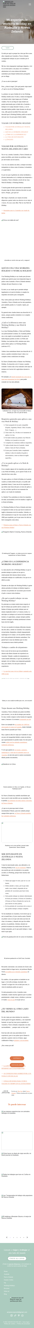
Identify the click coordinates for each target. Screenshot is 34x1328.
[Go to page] (15, 1315)
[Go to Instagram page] (11, 1315)
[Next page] (27, 1237)
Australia (6, 1274)
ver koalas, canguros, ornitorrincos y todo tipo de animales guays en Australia (15, 752)
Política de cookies (9, 1323)
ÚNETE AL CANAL (17, 1258)
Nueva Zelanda (8, 1277)
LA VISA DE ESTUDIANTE (14, 137)
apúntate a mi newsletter (21, 1040)
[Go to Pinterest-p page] (19, 1315)
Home (6, 1271)
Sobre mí (6, 1291)
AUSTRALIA (17, 1058)
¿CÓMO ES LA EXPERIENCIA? (15, 134)
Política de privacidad (23, 1323)
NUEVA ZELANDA (17, 1065)
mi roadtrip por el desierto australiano (16, 972)
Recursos (6, 1288)
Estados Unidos (8, 1280)
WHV (8, 48)
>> (3, 1066)
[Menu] (30, 4)
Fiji (5, 1283)
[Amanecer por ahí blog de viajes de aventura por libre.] (17, 1303)
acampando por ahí (25, 719)
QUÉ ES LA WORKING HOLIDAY (16, 132)
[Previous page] (6, 1237)
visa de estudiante (20, 867)
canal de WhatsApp (14, 1264)
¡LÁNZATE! (9, 139)
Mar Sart (20, 1091)
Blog (5, 1294)
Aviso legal (26, 1322)
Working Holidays (9, 1285)
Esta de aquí (11, 1000)
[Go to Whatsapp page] (22, 1315)
